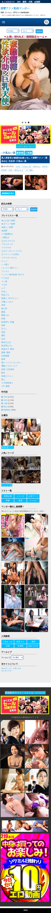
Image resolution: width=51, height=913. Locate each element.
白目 (3, 339)
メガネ (4, 285)
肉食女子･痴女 (7, 349)
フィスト (5, 271)
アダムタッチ (7, 244)
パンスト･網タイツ (9, 268)
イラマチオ (6, 248)
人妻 (5, 403)
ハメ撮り (5, 264)
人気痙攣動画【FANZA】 (25, 819)
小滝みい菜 (26, 166)
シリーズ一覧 (7, 485)
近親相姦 (5, 356)
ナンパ (4, 261)
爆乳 (3, 335)
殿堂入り (20, 642)
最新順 (20, 152)
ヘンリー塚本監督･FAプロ (12, 275)
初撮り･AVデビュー (10, 298)
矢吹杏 (44, 166)
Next (48, 78)
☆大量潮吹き (7, 234)
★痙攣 (4, 170)
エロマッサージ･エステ (11, 251)
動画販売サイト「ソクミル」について (25, 693)
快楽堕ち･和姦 (7, 322)
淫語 (3, 332)
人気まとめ (8, 642)
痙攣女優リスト (8, 447)
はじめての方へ (7, 671)
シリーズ (20, 496)
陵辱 (3, 359)
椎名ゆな (36, 166)
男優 (8, 500)
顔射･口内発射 (7, 369)
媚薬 (3, 312)
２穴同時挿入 (7, 383)
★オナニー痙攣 (8, 224)
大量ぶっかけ (7, 302)
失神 (3, 305)
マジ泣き (5, 278)
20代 (18, 166)
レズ (3, 288)
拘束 (10, 170)
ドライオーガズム (9, 258)
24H (19, 1)
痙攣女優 (8, 496)
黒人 (3, 379)
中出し (4, 292)
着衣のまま (19, 170)
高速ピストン (7, 376)
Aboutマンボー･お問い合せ (11, 668)
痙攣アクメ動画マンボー (15, 8)
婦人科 (4, 308)
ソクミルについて (25, 146)
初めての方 (33, 646)
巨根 (3, 319)
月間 (30, 1)
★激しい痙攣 (7, 227)
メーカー (33, 500)
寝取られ (5, 315)
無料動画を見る (8, 193)
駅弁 (3, 373)
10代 (5, 397)
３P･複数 (29, 170)
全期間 (37, 1)
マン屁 (4, 281)
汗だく (4, 329)
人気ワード (33, 496)
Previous (3, 78)
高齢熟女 (7, 410)
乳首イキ (5, 295)
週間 (24, 1)
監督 (20, 500)
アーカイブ (5, 658)
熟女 (5, 407)
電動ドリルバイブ (9, 366)
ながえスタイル (8, 241)
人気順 (28, 152)
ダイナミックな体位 (10, 254)
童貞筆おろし (7, 346)
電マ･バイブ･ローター (11, 363)
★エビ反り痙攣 (8, 221)
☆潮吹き (5, 237)
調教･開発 (5, 352)
